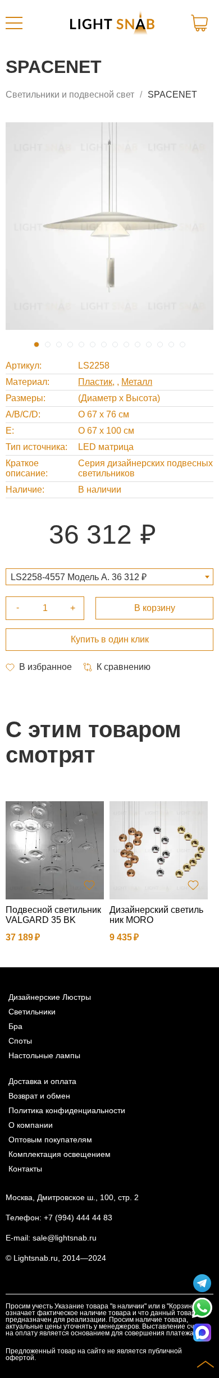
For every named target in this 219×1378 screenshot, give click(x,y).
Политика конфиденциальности (66, 1110)
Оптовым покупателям (50, 1139)
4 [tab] (70, 344)
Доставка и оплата (42, 1081)
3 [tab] (59, 344)
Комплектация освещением (59, 1154)
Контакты (25, 1168)
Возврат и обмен (39, 1095)
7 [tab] (104, 344)
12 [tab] (160, 344)
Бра (15, 1026)
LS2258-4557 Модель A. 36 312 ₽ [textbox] (79, 577)
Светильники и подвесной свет (70, 94)
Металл (136, 382)
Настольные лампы (44, 1055)
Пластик (95, 382)
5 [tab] (81, 344)
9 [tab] (126, 344)
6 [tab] (92, 344)
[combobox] (109, 576)
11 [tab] (149, 344)
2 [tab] (48, 344)
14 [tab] (182, 344)
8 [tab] (115, 344)
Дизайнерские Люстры (49, 997)
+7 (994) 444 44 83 (78, 1217)
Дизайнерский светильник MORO (156, 915)
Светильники (32, 1011)
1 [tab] (36, 344)
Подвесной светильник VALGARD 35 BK (53, 915)
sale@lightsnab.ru (65, 1237)
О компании (30, 1124)
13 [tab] (171, 344)
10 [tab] (137, 344)
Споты (20, 1040)
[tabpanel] (109, 226)
